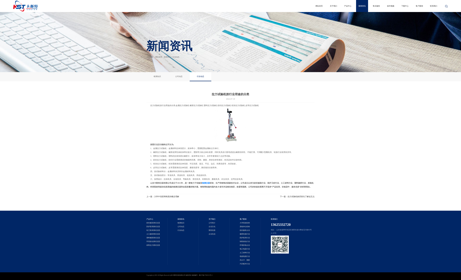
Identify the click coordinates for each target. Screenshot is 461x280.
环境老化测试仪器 (153, 241)
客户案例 (419, 6)
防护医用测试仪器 (153, 226)
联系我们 (433, 6)
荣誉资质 (212, 230)
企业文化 (212, 226)
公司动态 (178, 76)
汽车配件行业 (245, 264)
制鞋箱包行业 (245, 241)
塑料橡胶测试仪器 (153, 238)
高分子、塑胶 (245, 260)
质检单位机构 (245, 226)
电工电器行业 (245, 249)
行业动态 (176, 57)
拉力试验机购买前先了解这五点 (301, 197)
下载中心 (405, 6)
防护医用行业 (245, 238)
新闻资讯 (362, 6)
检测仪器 (206, 183)
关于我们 (333, 6)
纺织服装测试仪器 (153, 223)
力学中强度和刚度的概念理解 (166, 197)
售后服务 (376, 6)
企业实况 (212, 234)
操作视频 (390, 6)
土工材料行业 (245, 253)
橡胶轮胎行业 (245, 234)
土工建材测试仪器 (153, 234)
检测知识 (157, 76)
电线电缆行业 (245, 256)
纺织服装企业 (245, 230)
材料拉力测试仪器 (153, 245)
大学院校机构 (245, 223)
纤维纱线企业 (245, 245)
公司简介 (212, 223)
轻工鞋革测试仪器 (153, 230)
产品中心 (347, 6)
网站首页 (319, 6)
